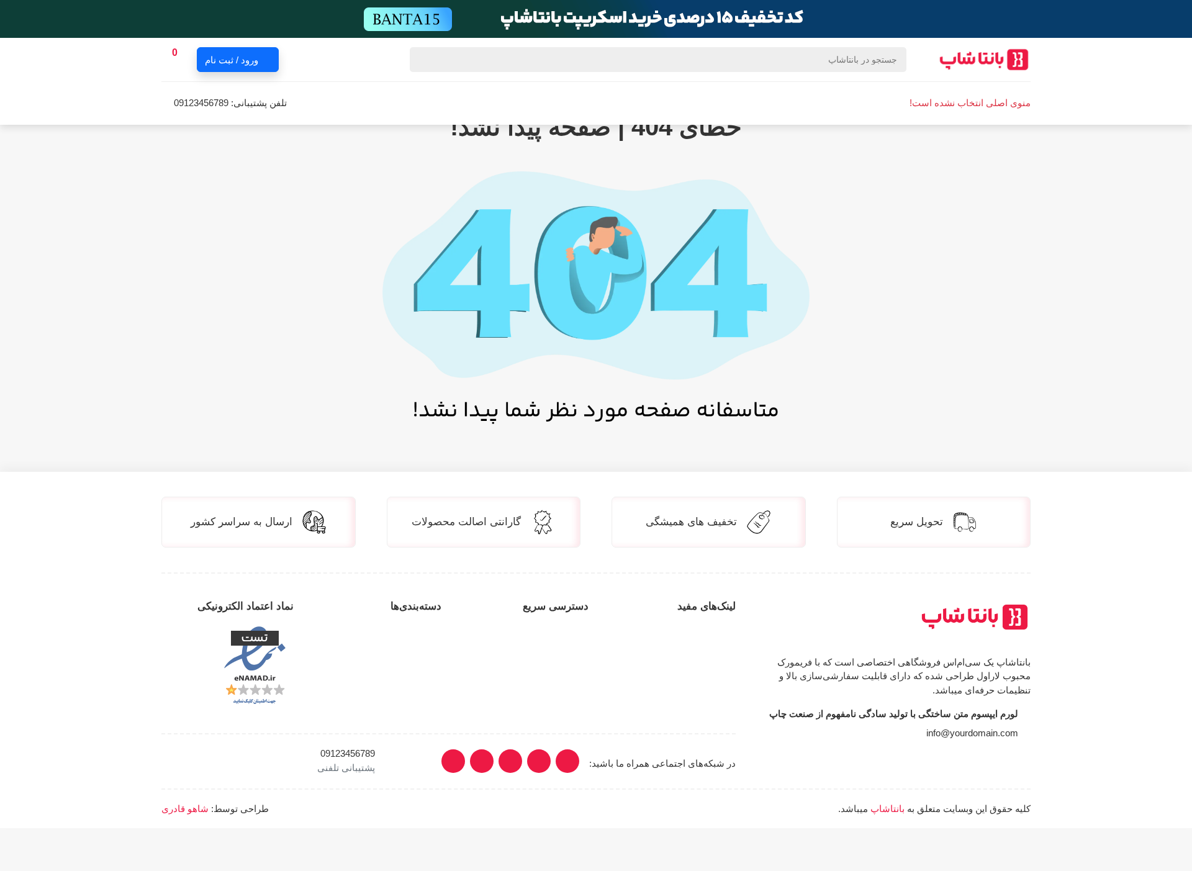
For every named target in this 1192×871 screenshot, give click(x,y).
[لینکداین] (539, 761)
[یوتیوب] (510, 761)
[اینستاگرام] (567, 761)
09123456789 (201, 102)
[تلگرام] (482, 761)
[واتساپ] (453, 761)
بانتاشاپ (887, 808)
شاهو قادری (185, 808)
